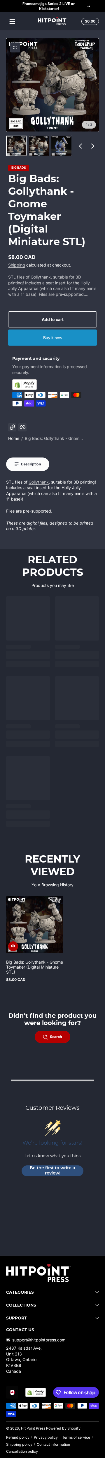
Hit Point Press (33, 1428)
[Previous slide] (80, 146)
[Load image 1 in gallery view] (16, 146)
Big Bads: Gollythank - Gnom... (54, 438)
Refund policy (17, 1437)
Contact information (53, 1444)
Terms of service (76, 1437)
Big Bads (18, 168)
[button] (89, 21)
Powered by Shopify (63, 1428)
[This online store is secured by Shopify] (52, 384)
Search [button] (56, 1036)
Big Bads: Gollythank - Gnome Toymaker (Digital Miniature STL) (34, 967)
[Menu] (12, 21)
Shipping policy (19, 1444)
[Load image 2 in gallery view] (39, 146)
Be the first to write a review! (52, 1171)
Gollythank (39, 481)
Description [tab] (31, 464)
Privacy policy (46, 1437)
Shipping (16, 264)
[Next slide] (93, 146)
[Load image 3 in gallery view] (61, 146)
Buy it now (52, 337)
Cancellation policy (22, 1451)
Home (13, 438)
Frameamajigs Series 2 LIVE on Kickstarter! (49, 6)
